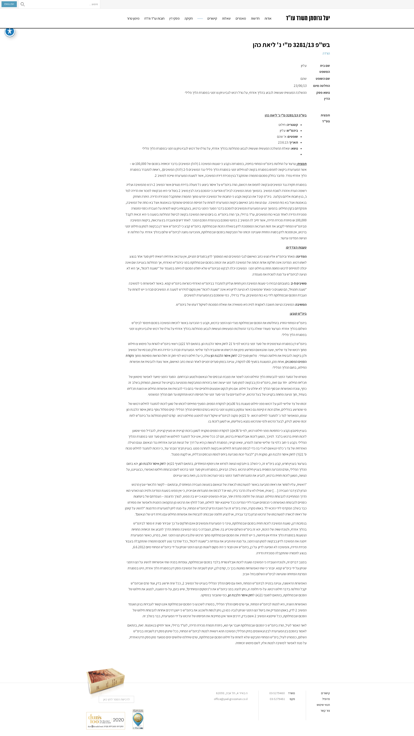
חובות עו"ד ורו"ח (154, 18)
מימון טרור (133, 18)
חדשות (255, 18)
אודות (268, 18)
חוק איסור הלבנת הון (223, 355)
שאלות (226, 18)
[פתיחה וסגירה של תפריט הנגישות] (10, 31)
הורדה (326, 53)
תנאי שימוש (323, 705)
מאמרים (241, 18)
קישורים (212, 18)
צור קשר (325, 711)
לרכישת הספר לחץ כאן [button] (116, 699)
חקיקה (189, 18)
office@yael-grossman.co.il (231, 699)
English (9, 4)
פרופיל (326, 699)
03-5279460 (277, 693)
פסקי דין (174, 18)
